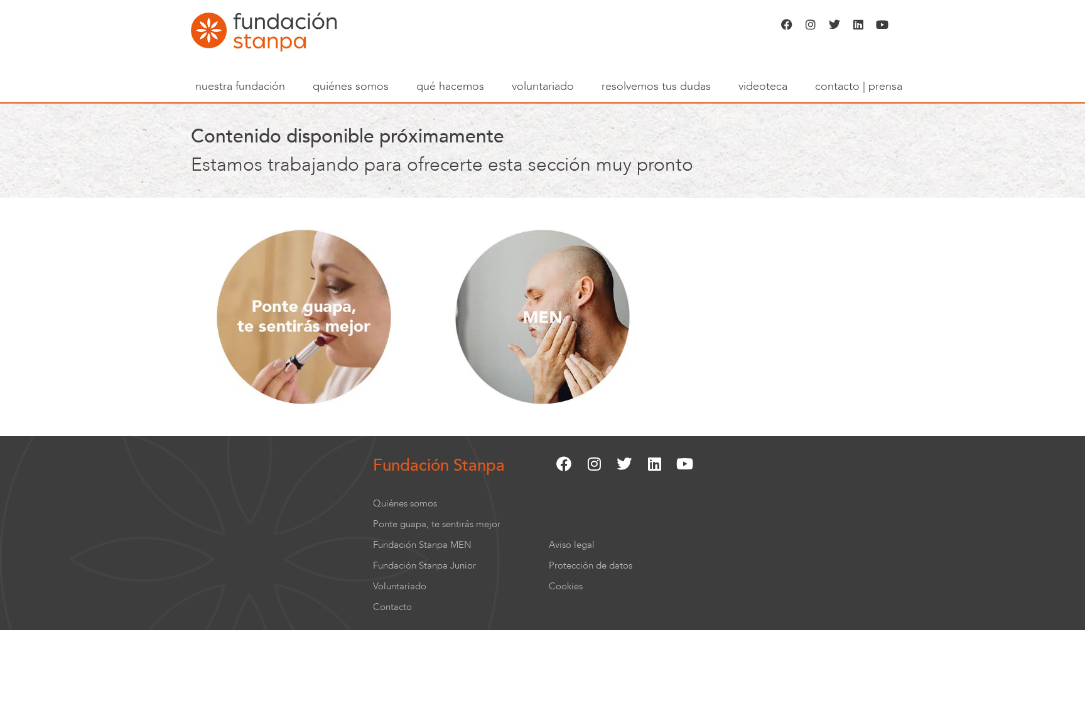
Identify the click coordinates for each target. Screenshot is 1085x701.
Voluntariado (543, 86)
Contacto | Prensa (858, 86)
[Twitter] (834, 24)
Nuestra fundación (240, 86)
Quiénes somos (351, 86)
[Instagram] (810, 24)
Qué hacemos (450, 86)
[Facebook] (786, 24)
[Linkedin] (858, 24)
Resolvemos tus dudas (656, 86)
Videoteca (762, 86)
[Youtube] (882, 24)
